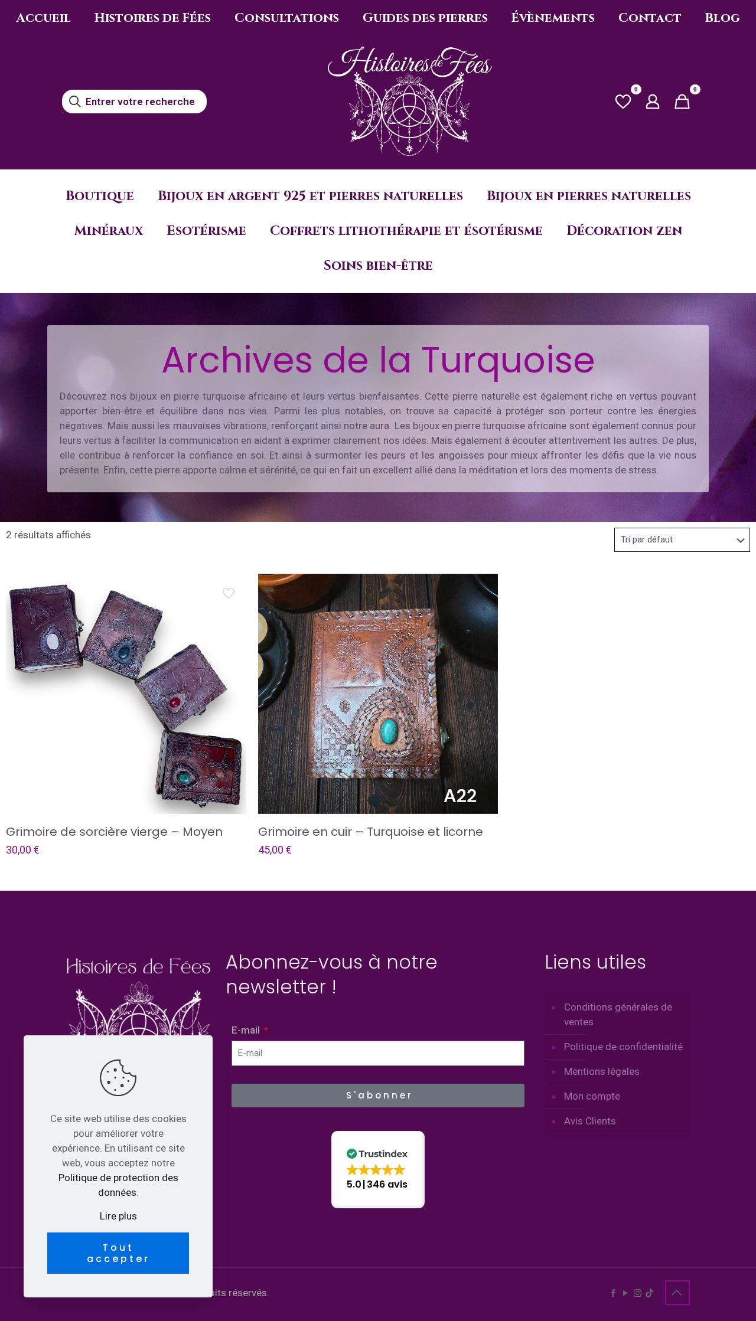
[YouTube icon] (625, 1293)
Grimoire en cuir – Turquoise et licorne (370, 831)
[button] (378, 1169)
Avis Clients (590, 1121)
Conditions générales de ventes (618, 1014)
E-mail (247, 1030)
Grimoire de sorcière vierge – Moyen (114, 831)
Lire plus (118, 1216)
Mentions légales (602, 1071)
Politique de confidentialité (623, 1046)
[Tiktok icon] (649, 1293)
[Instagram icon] (637, 1293)
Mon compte (592, 1096)
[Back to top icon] (677, 1292)
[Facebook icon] (612, 1293)
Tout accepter (118, 1253)
